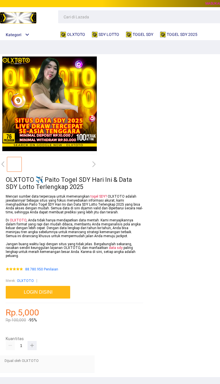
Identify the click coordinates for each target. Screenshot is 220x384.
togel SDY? (99, 196)
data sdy (116, 248)
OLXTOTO (18, 220)
